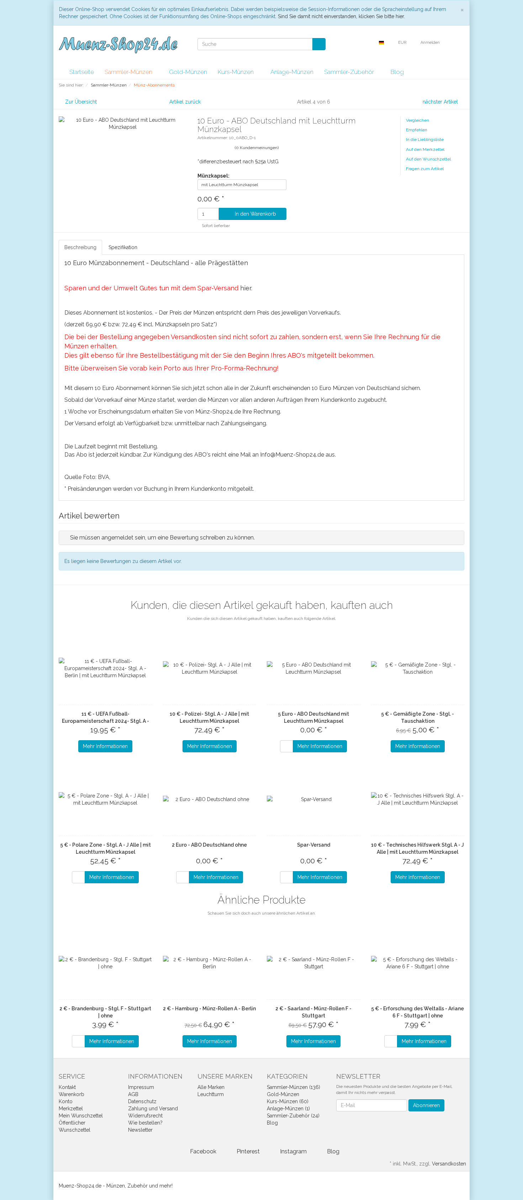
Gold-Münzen (188, 71)
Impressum (141, 1087)
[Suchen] (319, 44)
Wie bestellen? (145, 1123)
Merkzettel (71, 1108)
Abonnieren (426, 1105)
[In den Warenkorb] (286, 746)
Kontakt (67, 1087)
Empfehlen (416, 129)
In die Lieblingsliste (425, 139)
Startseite (81, 71)
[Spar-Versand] (313, 799)
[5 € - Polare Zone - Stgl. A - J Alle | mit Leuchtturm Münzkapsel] (105, 799)
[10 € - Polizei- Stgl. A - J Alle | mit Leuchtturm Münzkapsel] (210, 668)
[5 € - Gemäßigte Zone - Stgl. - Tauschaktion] (418, 668)
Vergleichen (417, 120)
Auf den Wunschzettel (428, 159)
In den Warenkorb (254, 214)
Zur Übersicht (81, 102)
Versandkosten (449, 1164)
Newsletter (140, 1130)
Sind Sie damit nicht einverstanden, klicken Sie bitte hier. (341, 16)
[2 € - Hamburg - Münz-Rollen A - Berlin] (210, 963)
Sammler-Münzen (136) (293, 1087)
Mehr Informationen (105, 746)
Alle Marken (210, 1087)
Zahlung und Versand (153, 1108)
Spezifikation (123, 247)
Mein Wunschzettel (81, 1116)
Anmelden (431, 42)
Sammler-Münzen (129, 71)
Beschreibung (80, 247)
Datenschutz (142, 1101)
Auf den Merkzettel (425, 149)
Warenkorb (71, 1094)
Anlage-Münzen (291, 71)
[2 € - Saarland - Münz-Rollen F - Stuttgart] (313, 963)
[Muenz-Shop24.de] (118, 45)
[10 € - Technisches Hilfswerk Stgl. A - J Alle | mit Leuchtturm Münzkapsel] (418, 799)
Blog (397, 71)
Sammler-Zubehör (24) (293, 1116)
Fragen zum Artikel (425, 168)
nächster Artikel (441, 102)
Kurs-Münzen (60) (287, 1101)
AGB (133, 1094)
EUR (402, 42)
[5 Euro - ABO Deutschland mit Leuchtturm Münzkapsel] (313, 668)
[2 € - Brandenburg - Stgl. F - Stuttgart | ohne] (105, 963)
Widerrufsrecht (145, 1116)
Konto (66, 1101)
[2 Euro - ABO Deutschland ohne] (210, 799)
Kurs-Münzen (236, 71)
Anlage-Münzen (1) (288, 1108)
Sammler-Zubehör (349, 71)
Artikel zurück (185, 102)
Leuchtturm (210, 1094)
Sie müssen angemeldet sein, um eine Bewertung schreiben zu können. (162, 537)
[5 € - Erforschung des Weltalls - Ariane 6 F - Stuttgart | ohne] (418, 963)
